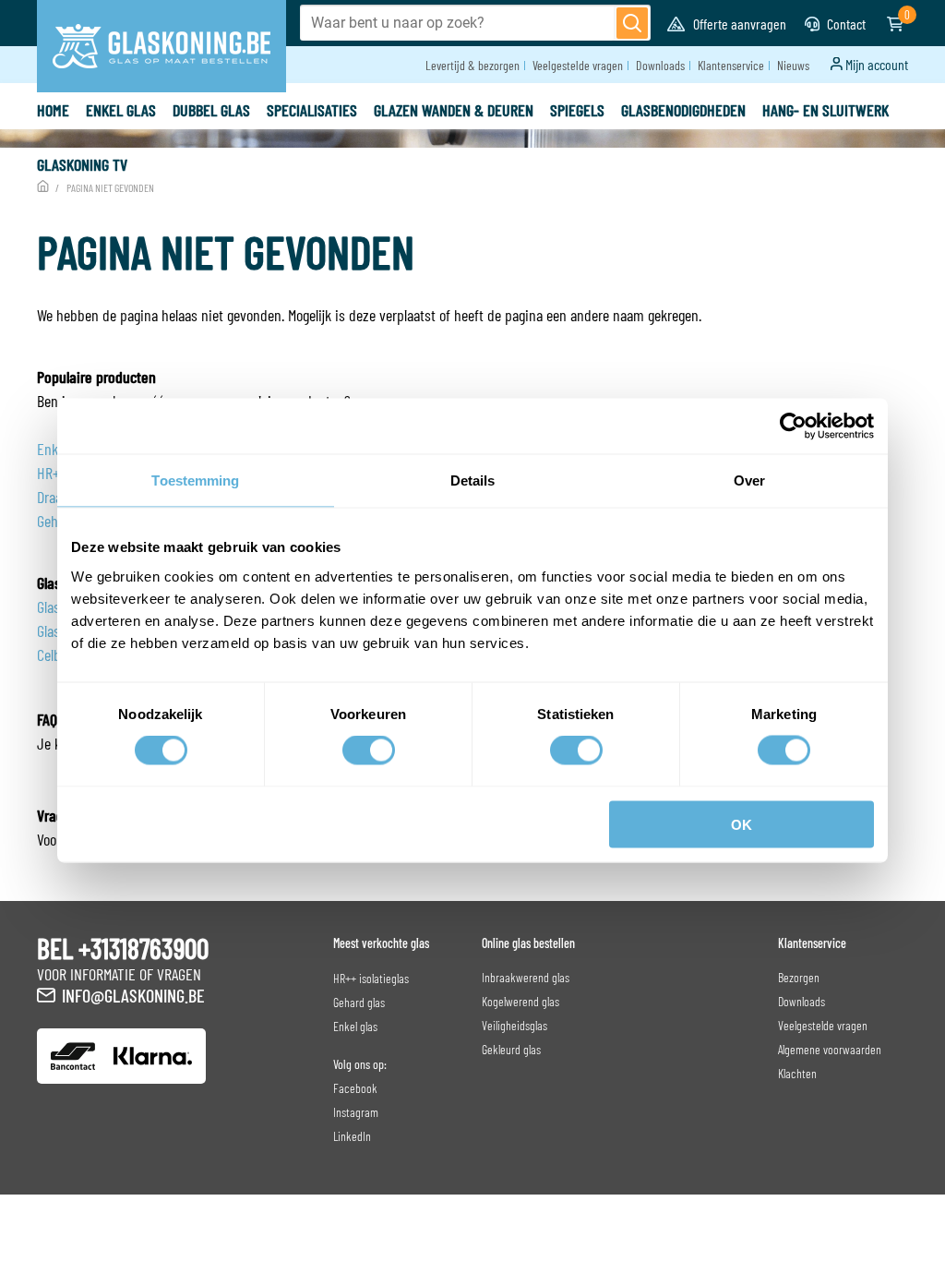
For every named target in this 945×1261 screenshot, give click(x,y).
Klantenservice (731, 65)
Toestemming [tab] (195, 480)
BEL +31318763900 (123, 948)
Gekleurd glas (511, 1049)
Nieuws (793, 65)
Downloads (660, 65)
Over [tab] (749, 480)
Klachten (797, 1073)
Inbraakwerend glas (525, 977)
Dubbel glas (211, 110)
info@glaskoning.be (133, 995)
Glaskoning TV (82, 164)
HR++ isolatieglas (371, 978)
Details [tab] (473, 480)
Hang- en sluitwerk (825, 110)
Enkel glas (121, 110)
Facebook (355, 1088)
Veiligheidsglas (514, 1025)
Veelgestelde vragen (577, 65)
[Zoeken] (632, 23)
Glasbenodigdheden (683, 110)
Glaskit (56, 630)
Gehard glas (359, 1002)
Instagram (355, 1112)
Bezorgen (798, 977)
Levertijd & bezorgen (472, 65)
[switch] (368, 750)
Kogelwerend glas (520, 1001)
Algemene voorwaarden (829, 1049)
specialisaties (312, 110)
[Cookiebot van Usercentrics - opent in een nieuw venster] (793, 426)
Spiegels (577, 110)
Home (53, 110)
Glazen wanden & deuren (453, 110)
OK (741, 824)
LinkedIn (352, 1136)
